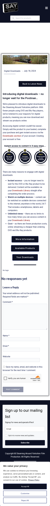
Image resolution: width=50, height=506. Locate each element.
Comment (8, 302)
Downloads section (12, 136)
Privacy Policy (33, 480)
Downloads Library (21, 190)
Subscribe (25, 443)
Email (6, 346)
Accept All (25, 486)
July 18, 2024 (30, 71)
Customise (25, 493)
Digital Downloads (12, 71)
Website (6, 356)
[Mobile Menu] (46, 8)
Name (6, 335)
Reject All (25, 500)
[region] (25, 484)
